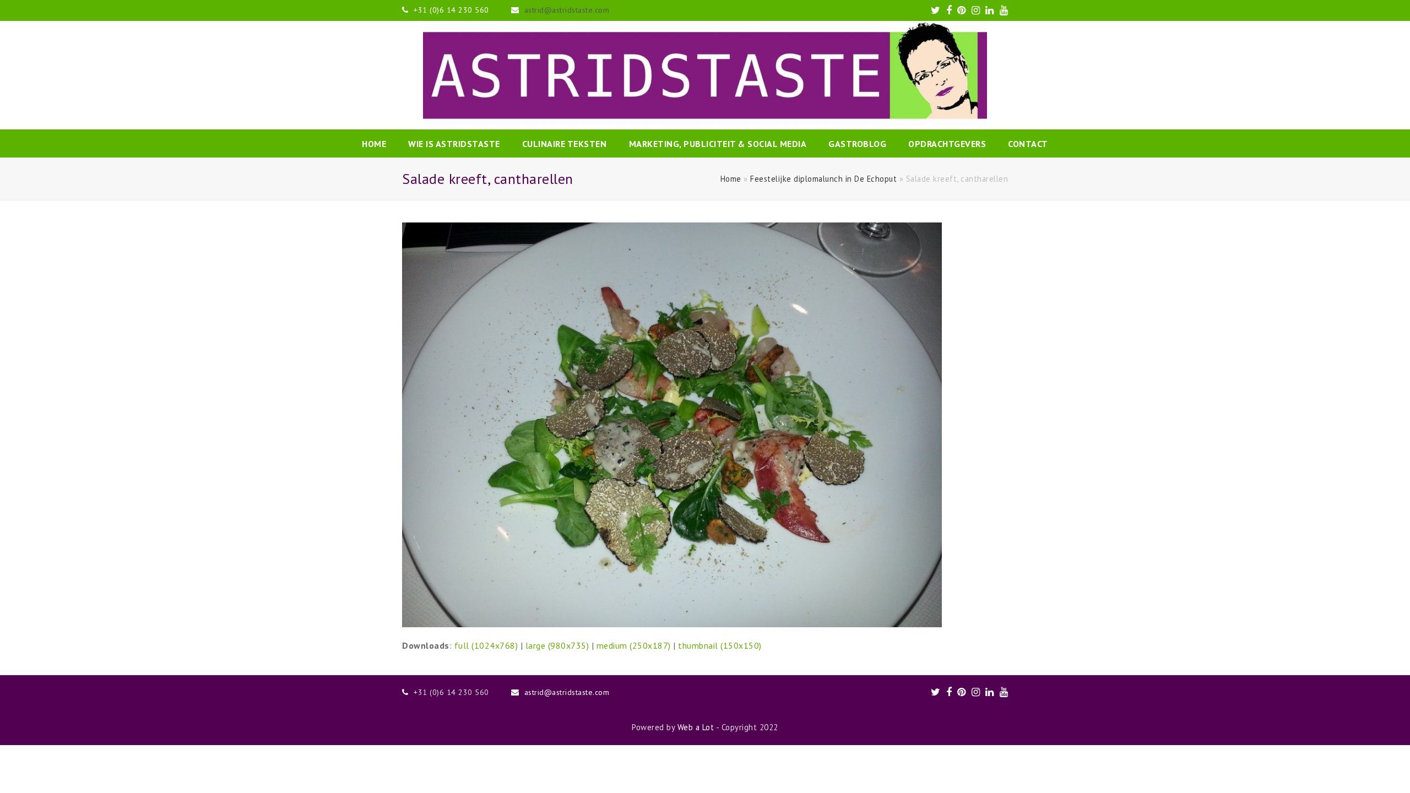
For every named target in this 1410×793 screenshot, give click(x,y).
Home (730, 178)
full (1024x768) (486, 645)
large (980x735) (557, 645)
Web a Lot (695, 727)
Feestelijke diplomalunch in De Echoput (823, 178)
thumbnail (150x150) (720, 645)
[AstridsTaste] (705, 75)
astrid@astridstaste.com (567, 10)
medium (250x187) (633, 645)
